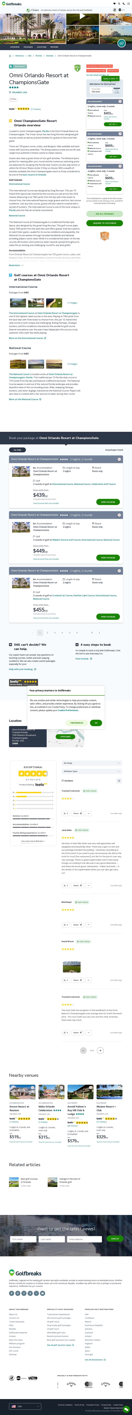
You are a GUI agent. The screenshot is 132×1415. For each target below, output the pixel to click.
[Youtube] (42, 1293)
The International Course (21, 313)
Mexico (88, 1321)
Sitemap (13, 1354)
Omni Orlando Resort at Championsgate (57, 313)
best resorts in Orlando (34, 174)
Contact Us (14, 1318)
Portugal (89, 1354)
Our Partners (15, 1347)
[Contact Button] (126, 1409)
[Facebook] (11, 1293)
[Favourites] (114, 4)
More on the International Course (26, 338)
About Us (13, 1314)
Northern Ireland (92, 1340)
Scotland (89, 1332)
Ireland (88, 1336)
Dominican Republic (94, 1325)
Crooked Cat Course (62, 595)
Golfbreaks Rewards (18, 1332)
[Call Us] (124, 4)
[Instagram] (17, 1293)
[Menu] (128, 3)
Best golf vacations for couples (61, 1340)
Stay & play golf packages (59, 1325)
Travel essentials (16, 1321)
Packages (28, 47)
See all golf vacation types (59, 1345)
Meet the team (16, 1340)
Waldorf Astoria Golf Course (66, 539)
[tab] (14, 47)
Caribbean (89, 1318)
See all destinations (94, 1359)
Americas (19, 55)
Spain (87, 1351)
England (88, 1343)
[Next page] (99, 633)
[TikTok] (24, 1293)
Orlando (49, 55)
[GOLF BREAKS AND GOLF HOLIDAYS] (11, 4)
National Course (17, 215)
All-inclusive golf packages (59, 1318)
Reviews (54, 47)
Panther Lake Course (83, 595)
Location (41, 47)
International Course (19, 184)
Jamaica (88, 1329)
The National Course (19, 374)
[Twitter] (36, 1293)
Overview (14, 47)
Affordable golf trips (56, 1332)
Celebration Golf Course (103, 484)
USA (29, 55)
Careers (12, 1336)
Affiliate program (17, 1343)
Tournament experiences (58, 1314)
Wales (87, 1347)
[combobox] (25, 1406)
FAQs (11, 1325)
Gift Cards (13, 1351)
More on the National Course (24, 399)
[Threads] (30, 1293)
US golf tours (53, 1329)
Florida (39, 55)
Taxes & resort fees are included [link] (46, 503)
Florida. (29, 377)
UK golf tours (53, 1321)
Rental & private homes (57, 1336)
